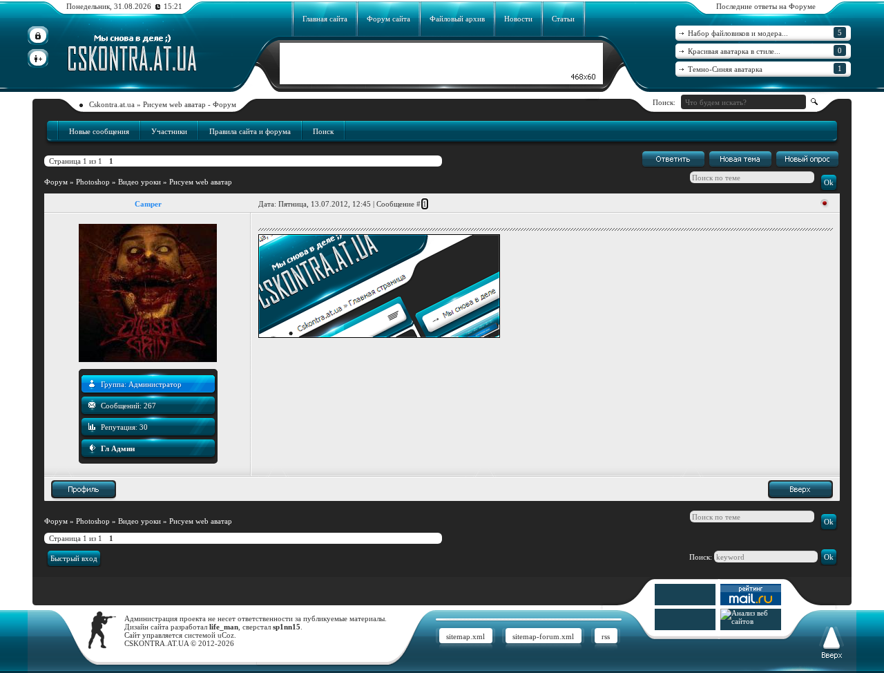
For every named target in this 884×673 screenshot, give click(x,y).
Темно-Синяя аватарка (765, 68)
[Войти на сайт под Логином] (38, 35)
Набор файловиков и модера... (765, 32)
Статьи (563, 19)
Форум (56, 182)
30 (144, 427)
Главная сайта (324, 19)
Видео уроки (139, 182)
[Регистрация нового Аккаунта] (38, 58)
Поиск (323, 131)
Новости (518, 19)
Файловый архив (457, 19)
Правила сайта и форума (250, 131)
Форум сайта (388, 19)
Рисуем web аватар (200, 182)
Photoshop (93, 182)
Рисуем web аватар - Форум (189, 104)
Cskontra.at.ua (112, 104)
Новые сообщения (99, 131)
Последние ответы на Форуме (766, 6)
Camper (148, 204)
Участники (169, 131)
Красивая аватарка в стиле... (765, 50)
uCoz (226, 635)
